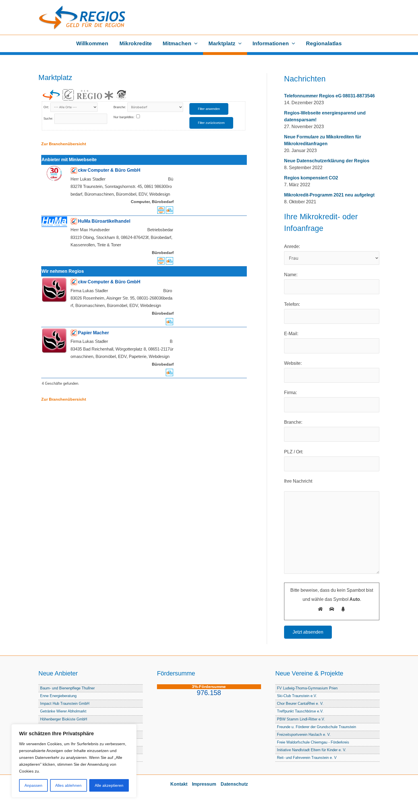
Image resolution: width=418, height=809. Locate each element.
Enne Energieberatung (58, 696)
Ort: (47, 107)
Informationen (271, 43)
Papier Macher (93, 332)
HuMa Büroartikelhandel (104, 221)
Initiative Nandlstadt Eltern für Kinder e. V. (311, 750)
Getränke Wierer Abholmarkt (63, 711)
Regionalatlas (324, 43)
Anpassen (33, 785)
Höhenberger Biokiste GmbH (63, 719)
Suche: (48, 118)
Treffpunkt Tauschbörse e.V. (300, 711)
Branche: (120, 107)
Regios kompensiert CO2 (311, 177)
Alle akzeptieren (109, 785)
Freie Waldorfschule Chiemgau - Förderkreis (313, 742)
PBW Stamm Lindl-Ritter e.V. (301, 719)
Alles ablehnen (68, 785)
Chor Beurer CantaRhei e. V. (300, 703)
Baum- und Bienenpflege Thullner (67, 688)
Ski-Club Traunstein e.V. (297, 696)
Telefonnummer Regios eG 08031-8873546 (329, 95)
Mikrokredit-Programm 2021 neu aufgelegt (329, 194)
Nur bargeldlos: (123, 117)
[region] (73, 761)
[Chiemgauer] (68, 95)
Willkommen (92, 43)
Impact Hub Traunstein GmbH (64, 703)
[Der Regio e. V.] (95, 95)
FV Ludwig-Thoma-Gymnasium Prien (307, 688)
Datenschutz (234, 784)
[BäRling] (121, 95)
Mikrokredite (135, 43)
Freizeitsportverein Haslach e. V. (304, 734)
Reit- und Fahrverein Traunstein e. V (307, 757)
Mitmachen (177, 43)
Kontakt (178, 784)
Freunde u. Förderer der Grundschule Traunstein (316, 727)
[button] (194, 43)
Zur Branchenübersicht (63, 144)
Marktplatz (221, 43)
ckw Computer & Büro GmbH (109, 170)
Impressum (204, 784)
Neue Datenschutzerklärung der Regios (326, 160)
